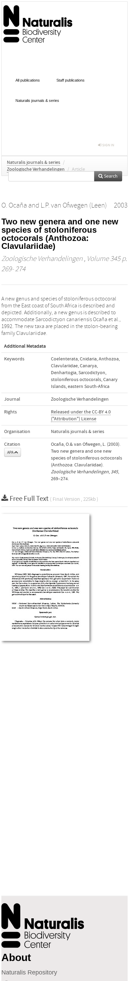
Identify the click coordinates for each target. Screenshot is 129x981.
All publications (27, 80)
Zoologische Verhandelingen (36, 169)
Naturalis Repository (29, 972)
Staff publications (70, 80)
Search (110, 176)
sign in (107, 145)
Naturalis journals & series (37, 100)
